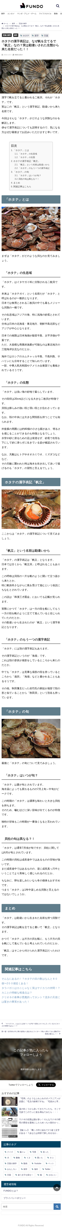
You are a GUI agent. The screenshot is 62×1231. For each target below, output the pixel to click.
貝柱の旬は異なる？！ (28, 179)
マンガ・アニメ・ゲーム (26, 13)
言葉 (46, 36)
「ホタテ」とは (21, 150)
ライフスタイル (45, 13)
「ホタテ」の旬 (21, 172)
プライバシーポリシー (14, 1198)
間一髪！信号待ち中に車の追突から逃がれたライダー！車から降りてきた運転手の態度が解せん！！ (31, 1033)
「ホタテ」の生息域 (27, 154)
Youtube (37, 1163)
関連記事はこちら (22, 186)
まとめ (16, 183)
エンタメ (10, 13)
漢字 (36, 36)
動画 (25, 1163)
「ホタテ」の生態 (26, 157)
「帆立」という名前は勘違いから (33, 165)
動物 (56, 13)
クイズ (10, 1152)
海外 (36, 1169)
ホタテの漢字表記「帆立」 (26, 161)
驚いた (40, 1158)
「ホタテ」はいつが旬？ (29, 175)
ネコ (52, 1158)
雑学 (3, 13)
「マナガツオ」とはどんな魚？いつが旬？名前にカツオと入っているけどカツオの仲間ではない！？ (31, 1025)
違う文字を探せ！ (25, 1175)
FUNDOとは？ (10, 1191)
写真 (34, 1152)
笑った (46, 1152)
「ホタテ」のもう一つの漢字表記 (33, 168)
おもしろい (12, 1169)
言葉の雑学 (7, 35)
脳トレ (22, 1152)
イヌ (28, 1158)
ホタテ (26, 36)
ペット (51, 1163)
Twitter (47, 1169)
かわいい (52, 1175)
